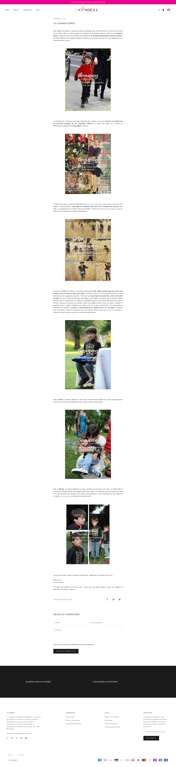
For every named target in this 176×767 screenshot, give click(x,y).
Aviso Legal (108, 720)
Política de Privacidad (112, 717)
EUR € (10, 755)
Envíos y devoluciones (73, 720)
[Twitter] (12, 738)
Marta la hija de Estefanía (108, 209)
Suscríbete (151, 738)
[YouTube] (26, 738)
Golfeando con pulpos (105, 682)
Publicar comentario (66, 651)
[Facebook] (7, 738)
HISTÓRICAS (27, 10)
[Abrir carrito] (163, 10)
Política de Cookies (111, 723)
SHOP (7, 10)
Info (38, 10)
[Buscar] (159, 10)
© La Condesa (12, 760)
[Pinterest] (21, 738)
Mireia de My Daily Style (94, 204)
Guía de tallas (70, 717)
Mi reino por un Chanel (38, 682)
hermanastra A (65, 496)
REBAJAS (16, 10)
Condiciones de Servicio (73, 723)
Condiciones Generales (112, 727)
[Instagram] (16, 738)
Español (21, 755)
